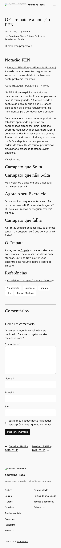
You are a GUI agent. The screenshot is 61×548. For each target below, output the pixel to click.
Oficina (30, 36)
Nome (9, 378)
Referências (10, 39)
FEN (9, 293)
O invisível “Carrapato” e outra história (29, 280)
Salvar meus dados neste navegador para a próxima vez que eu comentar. (30, 422)
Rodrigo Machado (25, 293)
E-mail (9, 392)
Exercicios (14, 36)
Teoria (21, 39)
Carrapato (30, 288)
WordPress (22, 541)
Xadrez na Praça (36, 4)
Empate (24, 250)
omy (27, 31)
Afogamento (13, 288)
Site (7, 406)
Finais (23, 36)
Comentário (12, 344)
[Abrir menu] (54, 4)
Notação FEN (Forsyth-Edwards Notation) (31, 67)
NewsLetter (33, 257)
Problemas (40, 36)
